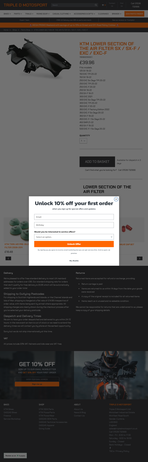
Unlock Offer (74, 244)
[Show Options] (111, 237)
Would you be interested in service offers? (54, 231)
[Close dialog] (116, 199)
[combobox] (73, 237)
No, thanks (74, 260)
